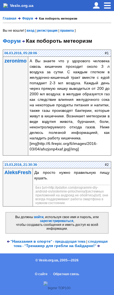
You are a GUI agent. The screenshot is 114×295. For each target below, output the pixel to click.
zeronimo (15, 61)
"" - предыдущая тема (48, 241)
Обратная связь (66, 274)
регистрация (47, 31)
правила (67, 31)
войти (38, 217)
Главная (9, 18)
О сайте (41, 274)
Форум (27, 18)
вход (31, 31)
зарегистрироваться (56, 221)
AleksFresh (17, 172)
